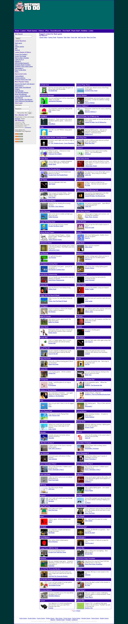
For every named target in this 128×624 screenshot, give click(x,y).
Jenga (50, 131)
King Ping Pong (52, 510)
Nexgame (51, 501)
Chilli (49, 111)
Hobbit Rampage (53, 217)
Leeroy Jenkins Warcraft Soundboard (22, 96)
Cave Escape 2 (89, 543)
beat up (17, 50)
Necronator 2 (19, 68)
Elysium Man (88, 554)
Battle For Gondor (53, 322)
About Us (52, 620)
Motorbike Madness (54, 596)
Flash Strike (51, 197)
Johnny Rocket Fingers (55, 239)
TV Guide (68, 620)
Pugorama (60, 37)
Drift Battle (51, 532)
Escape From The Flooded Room (58, 175)
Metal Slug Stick (89, 143)
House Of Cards (89, 227)
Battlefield (51, 565)
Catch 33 (87, 438)
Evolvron (87, 331)
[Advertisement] (77, 15)
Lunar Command (89, 280)
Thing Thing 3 (89, 597)
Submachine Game (54, 250)
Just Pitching (52, 257)
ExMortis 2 (88, 481)
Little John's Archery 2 (54, 448)
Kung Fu (87, 238)
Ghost (50, 522)
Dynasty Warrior (89, 268)
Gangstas (87, 574)
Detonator (51, 438)
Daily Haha (67, 37)
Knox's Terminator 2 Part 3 (92, 469)
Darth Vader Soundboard (23, 87)
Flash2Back (51, 124)
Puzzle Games (67, 618)
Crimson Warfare (90, 102)
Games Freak (52, 37)
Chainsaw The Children (55, 154)
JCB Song (51, 489)
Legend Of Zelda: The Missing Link (95, 196)
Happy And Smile (53, 364)
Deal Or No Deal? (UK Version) (25, 84)
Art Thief (87, 585)
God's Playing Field (54, 415)
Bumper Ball (52, 343)
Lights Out (88, 175)
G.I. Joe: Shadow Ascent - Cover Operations (61, 143)
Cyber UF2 (88, 206)
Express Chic (89, 608)
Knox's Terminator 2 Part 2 (56, 469)
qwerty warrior (19, 46)
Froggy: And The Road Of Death (57, 301)
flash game (18, 43)
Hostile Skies (52, 164)
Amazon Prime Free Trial (23, 79)
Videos (41, 31)
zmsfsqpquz (28, 127)
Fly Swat (87, 185)
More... (17, 71)
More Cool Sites (91, 37)
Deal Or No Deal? (90, 532)
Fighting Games (50, 618)
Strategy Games (104, 618)
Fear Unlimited (52, 459)
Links (91, 31)
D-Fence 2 (88, 154)
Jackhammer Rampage (55, 101)
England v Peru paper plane (24, 66)
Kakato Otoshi (52, 332)
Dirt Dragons (52, 311)
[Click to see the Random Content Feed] (19, 139)
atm (16, 48)
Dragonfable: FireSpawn (92, 448)
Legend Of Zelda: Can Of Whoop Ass (95, 122)
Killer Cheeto (88, 520)
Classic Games (41, 618)
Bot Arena (88, 322)
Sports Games (95, 618)
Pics (47, 31)
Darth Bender (19, 91)
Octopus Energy (20, 78)
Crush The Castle (20, 56)
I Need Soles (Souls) (91, 166)
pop (16, 45)
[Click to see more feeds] (19, 142)
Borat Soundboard (21, 94)
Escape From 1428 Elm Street (57, 552)
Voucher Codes (60, 620)
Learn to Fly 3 (19, 59)
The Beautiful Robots (21, 92)
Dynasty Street (89, 427)
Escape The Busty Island (55, 226)
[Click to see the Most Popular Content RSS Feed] (19, 137)
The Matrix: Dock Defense (56, 206)
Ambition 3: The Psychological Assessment (97, 394)
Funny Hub (74, 37)
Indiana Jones (89, 311)
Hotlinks (84, 31)
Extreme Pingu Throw (91, 90)
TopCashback (19, 76)
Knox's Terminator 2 (90, 459)
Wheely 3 (18, 61)
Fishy (50, 406)
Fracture (50, 608)
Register (17, 118)
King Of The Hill (53, 353)
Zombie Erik (51, 373)
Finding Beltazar (89, 417)
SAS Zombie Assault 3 (22, 63)
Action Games (23, 618)
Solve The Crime (90, 513)
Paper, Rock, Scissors (91, 217)
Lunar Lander (88, 301)
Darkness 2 (88, 259)
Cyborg (17, 89)
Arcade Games (32, 618)
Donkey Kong (52, 289)
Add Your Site (82, 37)
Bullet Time (88, 375)
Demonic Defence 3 (90, 111)
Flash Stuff (75, 31)
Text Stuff (66, 31)
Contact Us (75, 620)
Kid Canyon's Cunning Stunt (56, 269)
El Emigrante (52, 385)
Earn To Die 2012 (20, 70)
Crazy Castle (52, 429)
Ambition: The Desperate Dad (93, 385)
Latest (23, 31)
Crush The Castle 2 (21, 54)
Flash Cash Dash (53, 480)
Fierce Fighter (89, 490)
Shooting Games (85, 618)
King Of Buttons (53, 541)
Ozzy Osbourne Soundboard (24, 101)
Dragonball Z (88, 406)
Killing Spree (88, 247)
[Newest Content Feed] (19, 134)
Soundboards (55, 31)
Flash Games (32, 31)
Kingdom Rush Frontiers (22, 65)
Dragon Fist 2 (89, 134)
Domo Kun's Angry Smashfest (93, 564)
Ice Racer (87, 502)
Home (17, 31)
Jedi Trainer (51, 184)
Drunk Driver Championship (56, 280)
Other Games (59, 618)
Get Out (87, 364)
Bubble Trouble (89, 289)
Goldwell (87, 353)
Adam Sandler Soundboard (23, 99)
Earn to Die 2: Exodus (22, 58)
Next (78, 611)
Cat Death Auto (52, 90)
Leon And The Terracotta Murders (58, 576)
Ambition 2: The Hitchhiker (56, 396)
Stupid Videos (43, 37)
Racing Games (76, 618)
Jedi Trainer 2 (89, 342)
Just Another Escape (54, 585)
